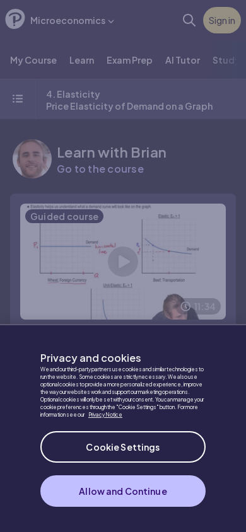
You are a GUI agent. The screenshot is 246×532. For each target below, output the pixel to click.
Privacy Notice (105, 415)
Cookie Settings (123, 447)
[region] (123, 428)
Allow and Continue (123, 491)
